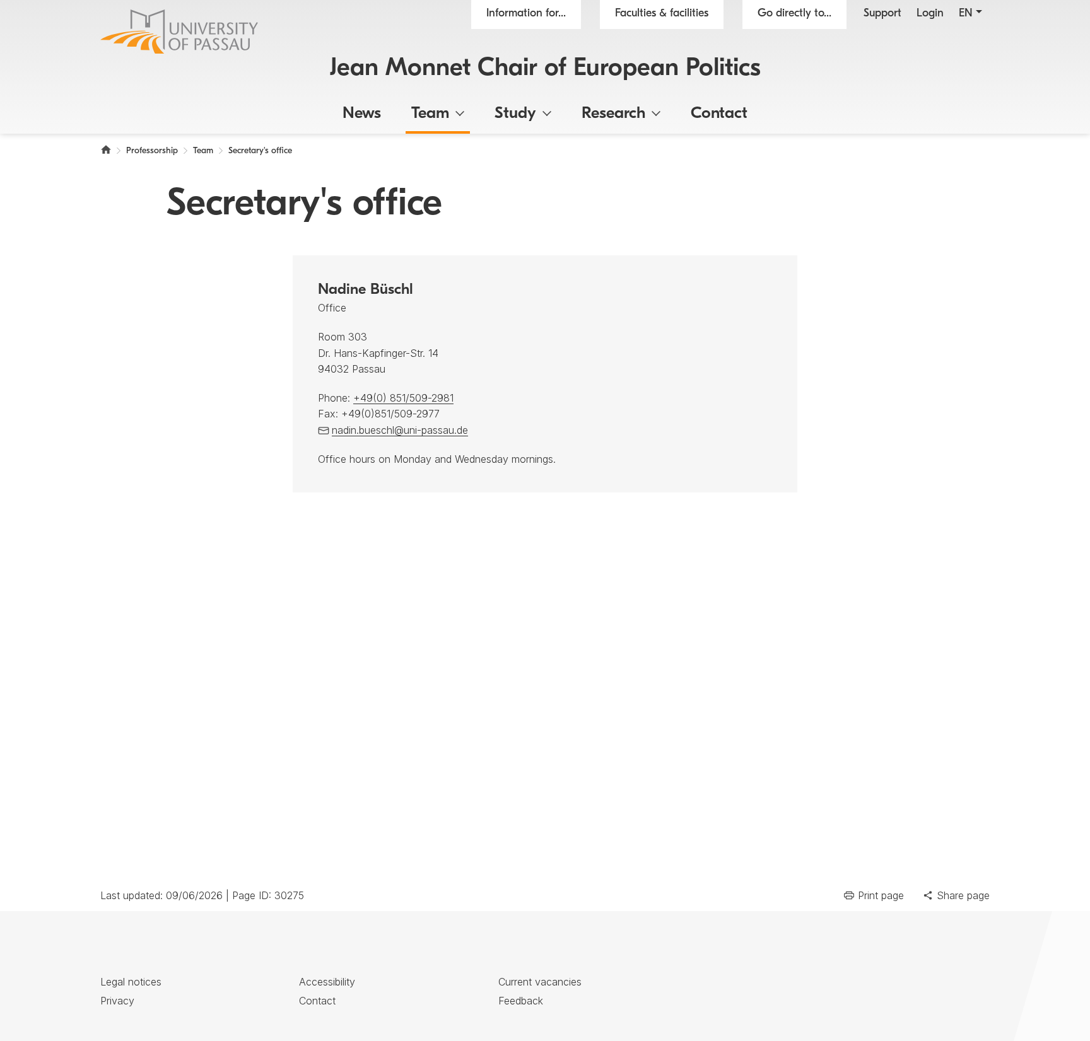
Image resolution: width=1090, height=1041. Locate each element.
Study (515, 113)
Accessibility (327, 981)
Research (613, 113)
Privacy (117, 1000)
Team (430, 113)
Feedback (520, 1000)
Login (930, 14)
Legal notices (130, 981)
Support (882, 14)
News (362, 113)
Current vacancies (540, 981)
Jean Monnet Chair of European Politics (545, 68)
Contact (719, 113)
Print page (881, 895)
